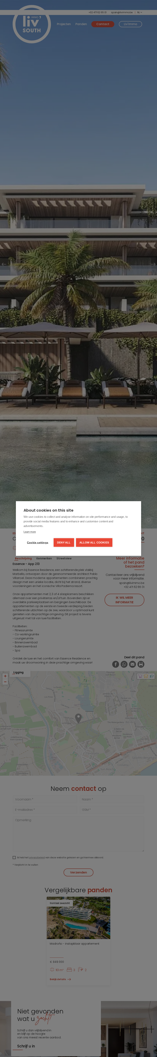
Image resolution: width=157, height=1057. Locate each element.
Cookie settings (37, 542)
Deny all (64, 542)
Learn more (30, 531)
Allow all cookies (94, 542)
